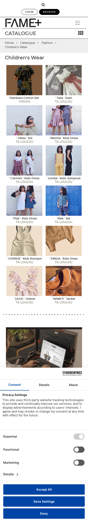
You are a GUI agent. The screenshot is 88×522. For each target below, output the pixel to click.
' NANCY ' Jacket (63, 299)
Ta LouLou (63, 101)
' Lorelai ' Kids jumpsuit (64, 178)
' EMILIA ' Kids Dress (63, 258)
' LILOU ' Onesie (24, 299)
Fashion (47, 43)
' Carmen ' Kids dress (24, 178)
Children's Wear (16, 47)
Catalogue (27, 43)
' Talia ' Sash (63, 98)
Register (49, 11)
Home (9, 43)
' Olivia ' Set (24, 138)
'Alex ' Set (63, 218)
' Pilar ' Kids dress (24, 218)
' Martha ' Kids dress (63, 138)
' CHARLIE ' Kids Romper (24, 258)
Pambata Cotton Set (24, 98)
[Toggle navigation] (77, 23)
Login (29, 11)
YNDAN (24, 101)
